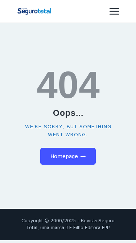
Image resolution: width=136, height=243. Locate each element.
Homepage (64, 156)
